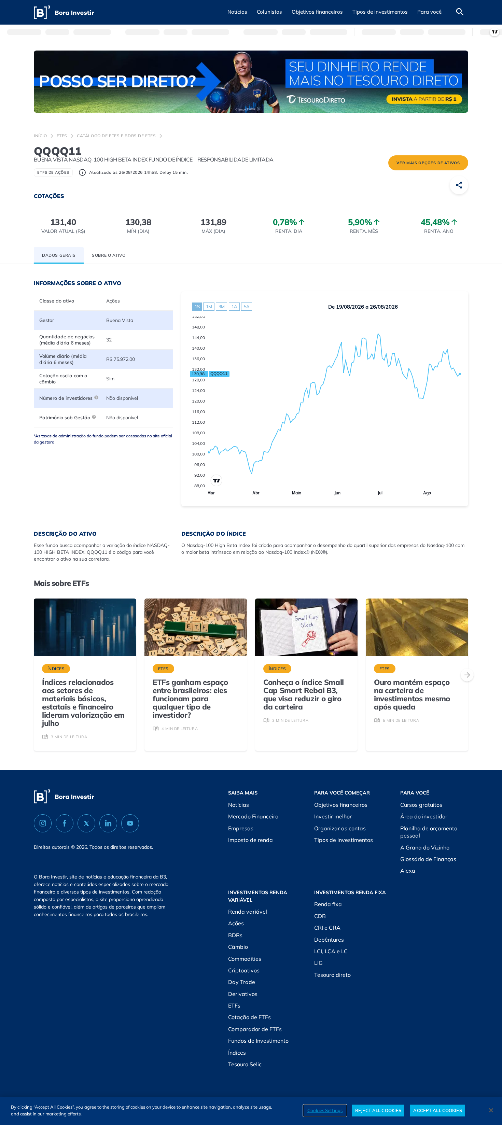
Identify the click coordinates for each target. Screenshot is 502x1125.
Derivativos (242, 993)
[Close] (491, 1110)
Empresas (240, 828)
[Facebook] (64, 823)
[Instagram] (43, 823)
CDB (320, 916)
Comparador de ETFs (255, 1029)
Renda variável (247, 911)
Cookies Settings (325, 1110)
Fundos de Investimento (258, 1040)
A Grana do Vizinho (424, 847)
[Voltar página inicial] (64, 12)
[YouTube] (130, 823)
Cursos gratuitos (421, 804)
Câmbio (238, 946)
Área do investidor (423, 816)
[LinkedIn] (108, 823)
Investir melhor (333, 816)
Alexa (407, 870)
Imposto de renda (250, 839)
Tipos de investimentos (343, 839)
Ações (236, 923)
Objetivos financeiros (340, 804)
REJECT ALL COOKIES (378, 1110)
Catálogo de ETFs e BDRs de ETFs (116, 135)
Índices (237, 1052)
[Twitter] (86, 823)
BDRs (235, 935)
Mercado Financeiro (253, 816)
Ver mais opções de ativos (428, 162)
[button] (237, 12)
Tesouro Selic (245, 1064)
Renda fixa (328, 904)
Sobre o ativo (109, 255)
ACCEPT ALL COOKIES (437, 1110)
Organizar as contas (340, 828)
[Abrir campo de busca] (460, 12)
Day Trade (241, 982)
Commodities (244, 958)
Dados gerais (58, 255)
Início (40, 135)
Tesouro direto (332, 974)
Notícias (238, 804)
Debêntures (329, 939)
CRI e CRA (327, 927)
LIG (318, 962)
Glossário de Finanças (428, 859)
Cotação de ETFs (249, 1017)
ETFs (62, 135)
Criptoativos (244, 970)
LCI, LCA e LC (331, 951)
